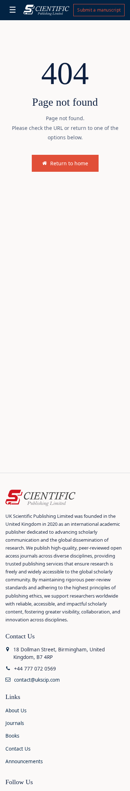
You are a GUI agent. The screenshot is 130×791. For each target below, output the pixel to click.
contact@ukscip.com (37, 680)
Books (12, 736)
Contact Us (17, 749)
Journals (14, 723)
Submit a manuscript (99, 10)
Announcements (24, 761)
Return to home (69, 163)
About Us (15, 710)
